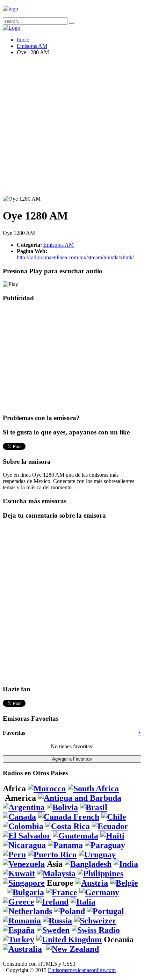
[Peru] (14, 854)
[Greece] (18, 901)
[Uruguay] (97, 854)
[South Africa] (93, 788)
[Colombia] (23, 826)
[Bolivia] (62, 807)
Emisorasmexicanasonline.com (82, 970)
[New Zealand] (72, 948)
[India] (126, 864)
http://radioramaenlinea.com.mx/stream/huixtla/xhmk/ (75, 257)
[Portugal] (105, 911)
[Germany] (99, 892)
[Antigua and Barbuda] (79, 797)
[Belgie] (124, 882)
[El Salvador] (27, 835)
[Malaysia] (56, 873)
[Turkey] (18, 939)
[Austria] (91, 882)
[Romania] (22, 920)
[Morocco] (47, 788)
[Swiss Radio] (96, 930)
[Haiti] (112, 835)
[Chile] (113, 816)
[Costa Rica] (67, 826)
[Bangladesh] (88, 864)
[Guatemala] (75, 835)
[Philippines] (100, 873)
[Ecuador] (110, 826)
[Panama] (65, 845)
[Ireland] (52, 901)
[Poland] (69, 911)
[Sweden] (53, 930)
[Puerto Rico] (52, 854)
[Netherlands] (27, 911)
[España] (19, 930)
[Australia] (22, 948)
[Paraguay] (105, 845)
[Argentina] (24, 807)
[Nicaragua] (24, 845)
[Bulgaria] (25, 892)
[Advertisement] (72, 128)
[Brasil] (93, 807)
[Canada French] (68, 816)
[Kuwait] (19, 873)
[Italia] (83, 901)
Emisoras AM (32, 46)
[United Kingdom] (69, 939)
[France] (61, 892)
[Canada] (19, 816)
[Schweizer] (95, 920)
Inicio (23, 40)
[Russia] (57, 920)
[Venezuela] (24, 864)
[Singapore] (24, 882)
